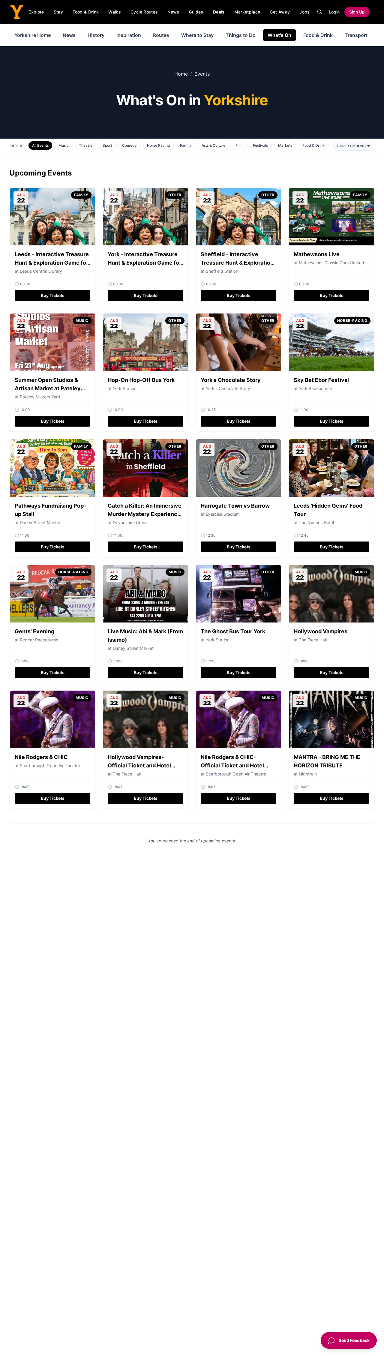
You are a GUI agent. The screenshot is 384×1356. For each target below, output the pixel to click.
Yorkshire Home (32, 35)
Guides (196, 11)
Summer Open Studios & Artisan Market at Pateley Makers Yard (48, 388)
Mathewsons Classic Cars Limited (331, 262)
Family (185, 145)
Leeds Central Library (41, 271)
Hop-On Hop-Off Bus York (141, 380)
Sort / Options (353, 146)
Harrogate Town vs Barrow (235, 505)
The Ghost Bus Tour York (233, 631)
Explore (36, 11)
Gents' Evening (34, 631)
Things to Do (241, 35)
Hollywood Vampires (320, 631)
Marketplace (247, 11)
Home (181, 74)
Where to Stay (197, 35)
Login (334, 11)
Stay (58, 11)
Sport (107, 145)
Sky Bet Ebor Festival (321, 380)
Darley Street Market (40, 522)
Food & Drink (86, 11)
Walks (114, 11)
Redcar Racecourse (39, 639)
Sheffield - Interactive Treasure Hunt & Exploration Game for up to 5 (237, 262)
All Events (40, 145)
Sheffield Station (222, 271)
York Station (124, 388)
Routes (161, 35)
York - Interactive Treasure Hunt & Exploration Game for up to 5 (144, 262)
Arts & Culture (213, 145)
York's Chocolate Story (231, 380)
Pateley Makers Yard (40, 396)
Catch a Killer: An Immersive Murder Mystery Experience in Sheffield (145, 514)
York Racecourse (315, 388)
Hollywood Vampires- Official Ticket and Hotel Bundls (139, 765)
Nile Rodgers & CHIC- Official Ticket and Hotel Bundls (232, 765)
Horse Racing (158, 145)
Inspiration (128, 35)
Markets (285, 145)
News (173, 11)
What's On (279, 35)
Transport (356, 35)
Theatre (85, 145)
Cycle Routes (144, 11)
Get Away (280, 11)
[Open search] (319, 12)
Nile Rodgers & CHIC (41, 757)
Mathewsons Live (317, 254)
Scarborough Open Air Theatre (50, 765)
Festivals (260, 145)
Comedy (129, 145)
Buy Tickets (52, 295)
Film (239, 145)
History (96, 35)
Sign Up (357, 11)
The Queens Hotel (316, 522)
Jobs (304, 11)
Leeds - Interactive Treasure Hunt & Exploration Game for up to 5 (52, 262)
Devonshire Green (130, 522)
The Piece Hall (313, 639)
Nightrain (308, 773)
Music (63, 145)
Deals (219, 11)
